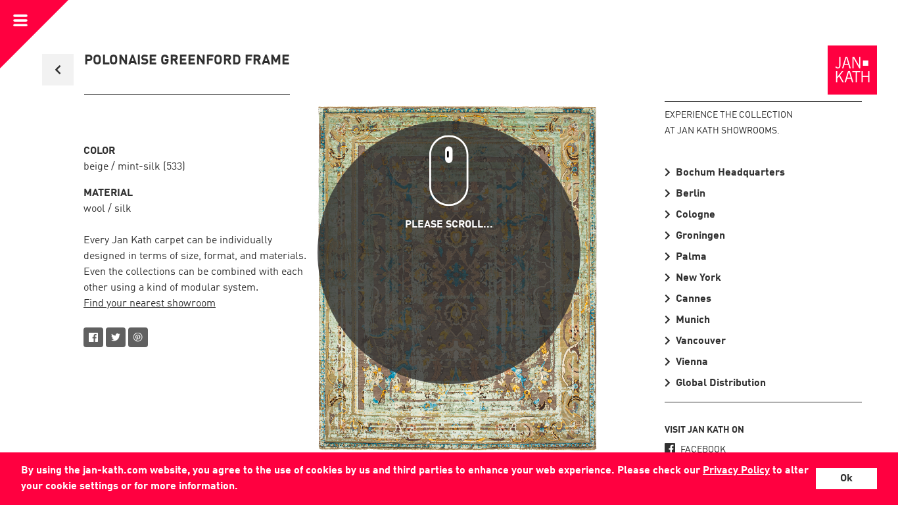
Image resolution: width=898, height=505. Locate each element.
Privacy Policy (736, 471)
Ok (846, 478)
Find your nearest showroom (149, 304)
